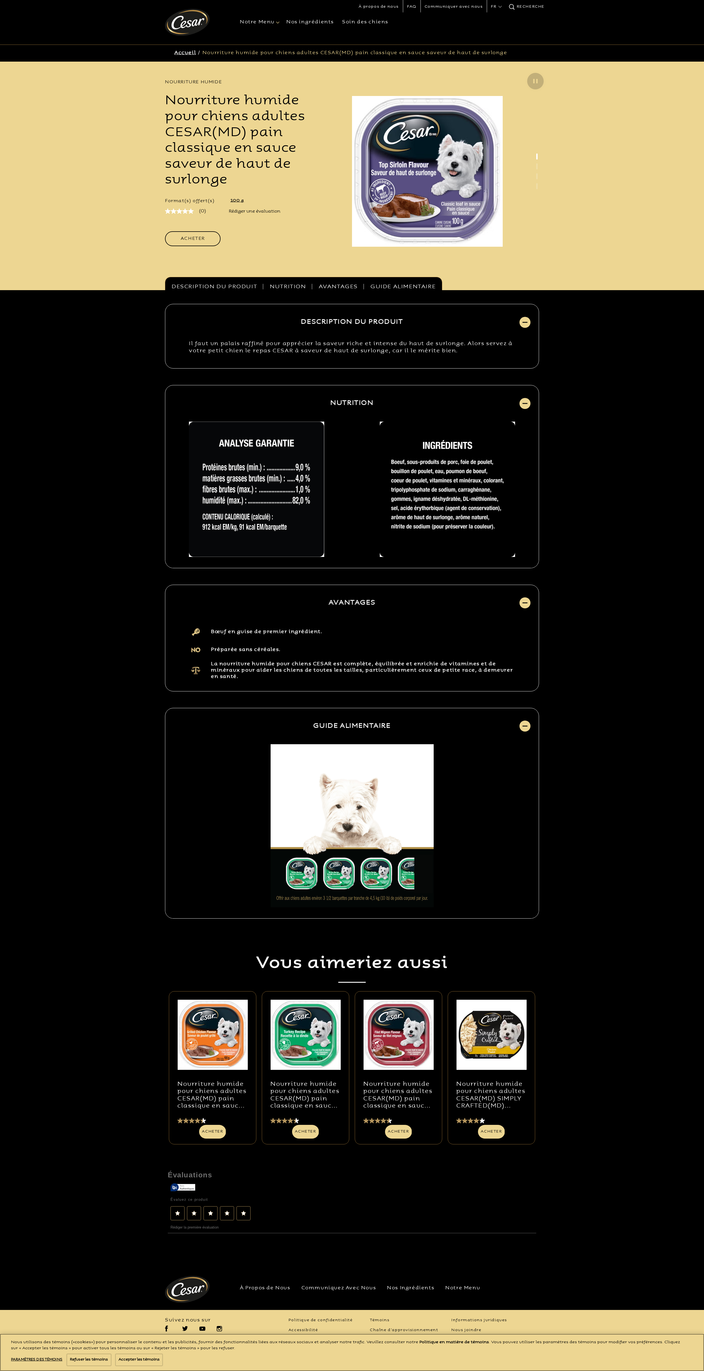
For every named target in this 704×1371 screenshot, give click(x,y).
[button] (535, 81)
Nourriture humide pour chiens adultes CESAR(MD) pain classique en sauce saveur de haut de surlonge (354, 53)
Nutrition (288, 286)
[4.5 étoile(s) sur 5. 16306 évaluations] (398, 1120)
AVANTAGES (338, 286)
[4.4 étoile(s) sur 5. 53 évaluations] (305, 1120)
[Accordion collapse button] (524, 322)
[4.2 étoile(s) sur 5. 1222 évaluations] (491, 1120)
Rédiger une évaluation (254, 211)
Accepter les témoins (139, 1359)
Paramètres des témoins (36, 1359)
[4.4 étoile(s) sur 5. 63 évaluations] (212, 1120)
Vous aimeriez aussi (352, 964)
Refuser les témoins (89, 1359)
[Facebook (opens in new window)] (166, 1330)
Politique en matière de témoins (454, 1342)
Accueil (185, 53)
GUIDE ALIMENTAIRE (403, 286)
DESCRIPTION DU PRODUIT (214, 286)
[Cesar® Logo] (194, 1289)
